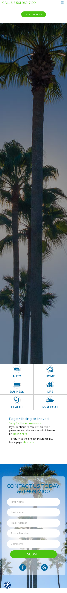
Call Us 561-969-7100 (19, 3)
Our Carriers (33, 14)
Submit (33, 554)
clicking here (19, 433)
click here (28, 442)
